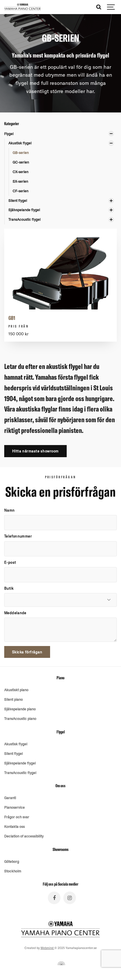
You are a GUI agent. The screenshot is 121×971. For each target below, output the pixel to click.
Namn (9, 510)
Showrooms (61, 849)
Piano (60, 677)
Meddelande (15, 613)
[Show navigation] (111, 7)
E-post (10, 562)
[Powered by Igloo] (60, 963)
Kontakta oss (14, 826)
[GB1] (60, 294)
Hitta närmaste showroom (35, 451)
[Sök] (98, 7)
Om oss (60, 785)
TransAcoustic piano (20, 718)
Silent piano (13, 699)
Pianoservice (14, 807)
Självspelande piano (20, 709)
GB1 (11, 317)
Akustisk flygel (20, 143)
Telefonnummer (18, 536)
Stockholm (12, 871)
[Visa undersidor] (111, 133)
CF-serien (20, 191)
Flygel (9, 133)
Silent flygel (17, 200)
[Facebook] (54, 898)
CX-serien (20, 171)
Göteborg (11, 861)
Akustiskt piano (16, 689)
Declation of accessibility (24, 836)
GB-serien (21, 152)
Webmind (47, 948)
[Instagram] (69, 898)
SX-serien (20, 181)
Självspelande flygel (24, 209)
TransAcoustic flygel (24, 219)
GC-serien (21, 162)
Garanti (10, 797)
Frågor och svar (16, 817)
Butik (9, 588)
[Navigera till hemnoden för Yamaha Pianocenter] (22, 7)
